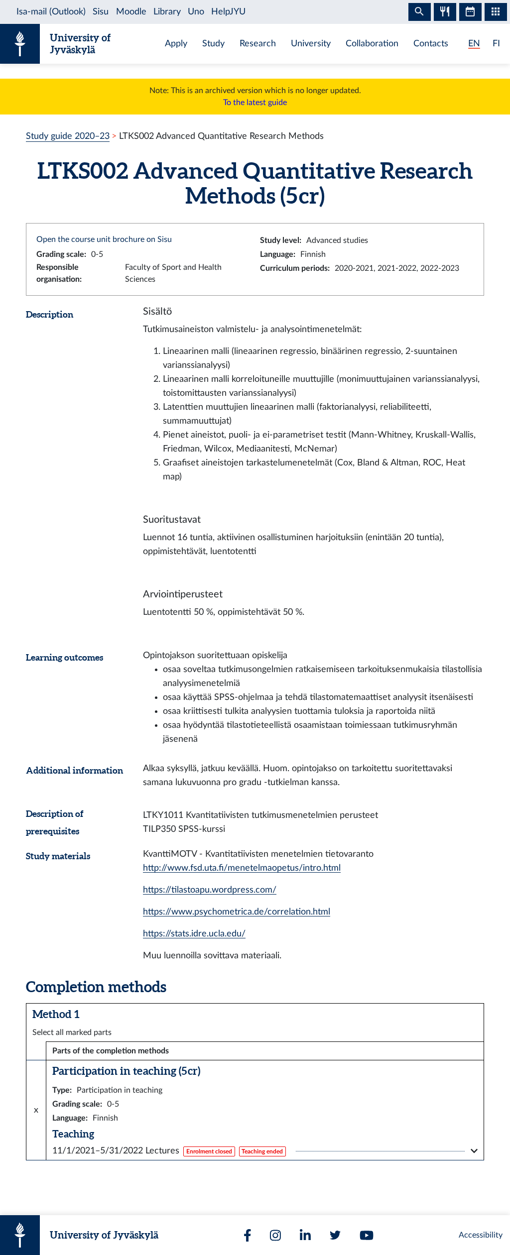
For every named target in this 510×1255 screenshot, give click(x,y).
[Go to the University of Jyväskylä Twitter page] (335, 1235)
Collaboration (372, 43)
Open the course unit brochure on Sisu (104, 239)
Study (213, 43)
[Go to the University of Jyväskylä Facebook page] (248, 1235)
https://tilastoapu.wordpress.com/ (209, 890)
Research (258, 43)
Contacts (430, 43)
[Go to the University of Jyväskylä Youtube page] (367, 1235)
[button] (265, 1151)
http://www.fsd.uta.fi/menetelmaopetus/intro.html (242, 868)
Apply (176, 43)
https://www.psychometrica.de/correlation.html (236, 912)
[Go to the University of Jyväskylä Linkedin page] (305, 1235)
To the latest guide (255, 103)
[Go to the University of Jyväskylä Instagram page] (275, 1235)
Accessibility (481, 1235)
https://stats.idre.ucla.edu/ (194, 933)
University (311, 43)
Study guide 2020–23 (68, 136)
